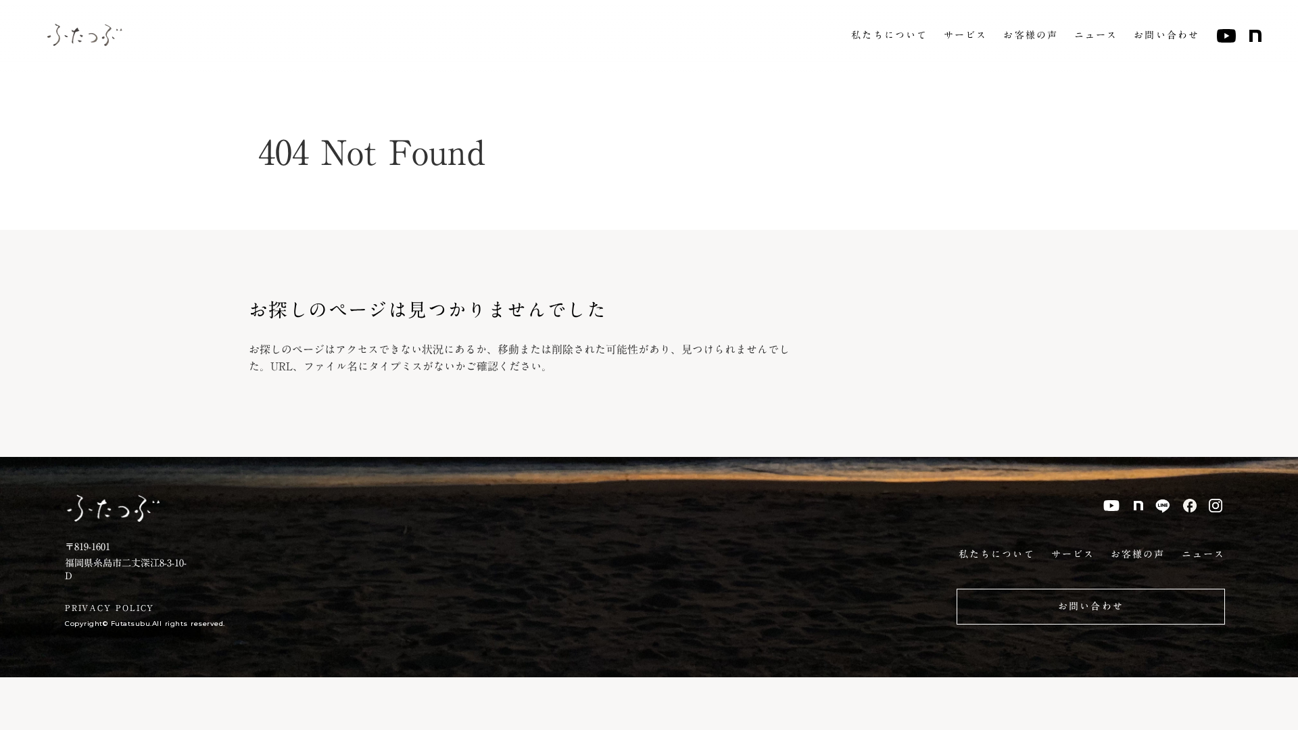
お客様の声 (1030, 36)
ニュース (1095, 36)
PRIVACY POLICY (109, 608)
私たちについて (889, 36)
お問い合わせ (1166, 36)
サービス (965, 36)
